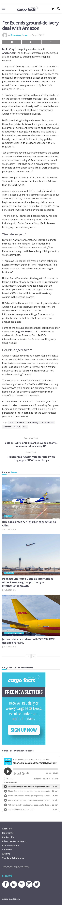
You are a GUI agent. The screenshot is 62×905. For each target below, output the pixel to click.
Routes (8, 516)
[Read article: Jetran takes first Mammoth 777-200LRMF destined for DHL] (31, 615)
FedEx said (32, 81)
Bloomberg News (19, 35)
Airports (8, 573)
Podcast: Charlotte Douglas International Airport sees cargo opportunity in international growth (28, 582)
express (7, 427)
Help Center (8, 832)
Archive (6, 853)
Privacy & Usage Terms (14, 841)
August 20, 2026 (9, 647)
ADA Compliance (10, 845)
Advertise (7, 849)
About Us (7, 828)
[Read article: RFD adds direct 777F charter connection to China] (31, 498)
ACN (11, 422)
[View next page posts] (33, 656)
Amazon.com (9, 52)
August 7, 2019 (38, 35)
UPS (25, 427)
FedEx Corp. (8, 49)
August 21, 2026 (9, 530)
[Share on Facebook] (11, 42)
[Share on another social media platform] (51, 42)
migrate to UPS (24, 331)
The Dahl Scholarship (13, 858)
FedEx (17, 427)
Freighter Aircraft (13, 633)
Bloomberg (33, 422)
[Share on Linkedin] (31, 42)
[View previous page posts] (28, 656)
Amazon (21, 422)
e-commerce (48, 422)
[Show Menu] (3, 8)
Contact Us (8, 837)
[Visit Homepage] (28, 9)
